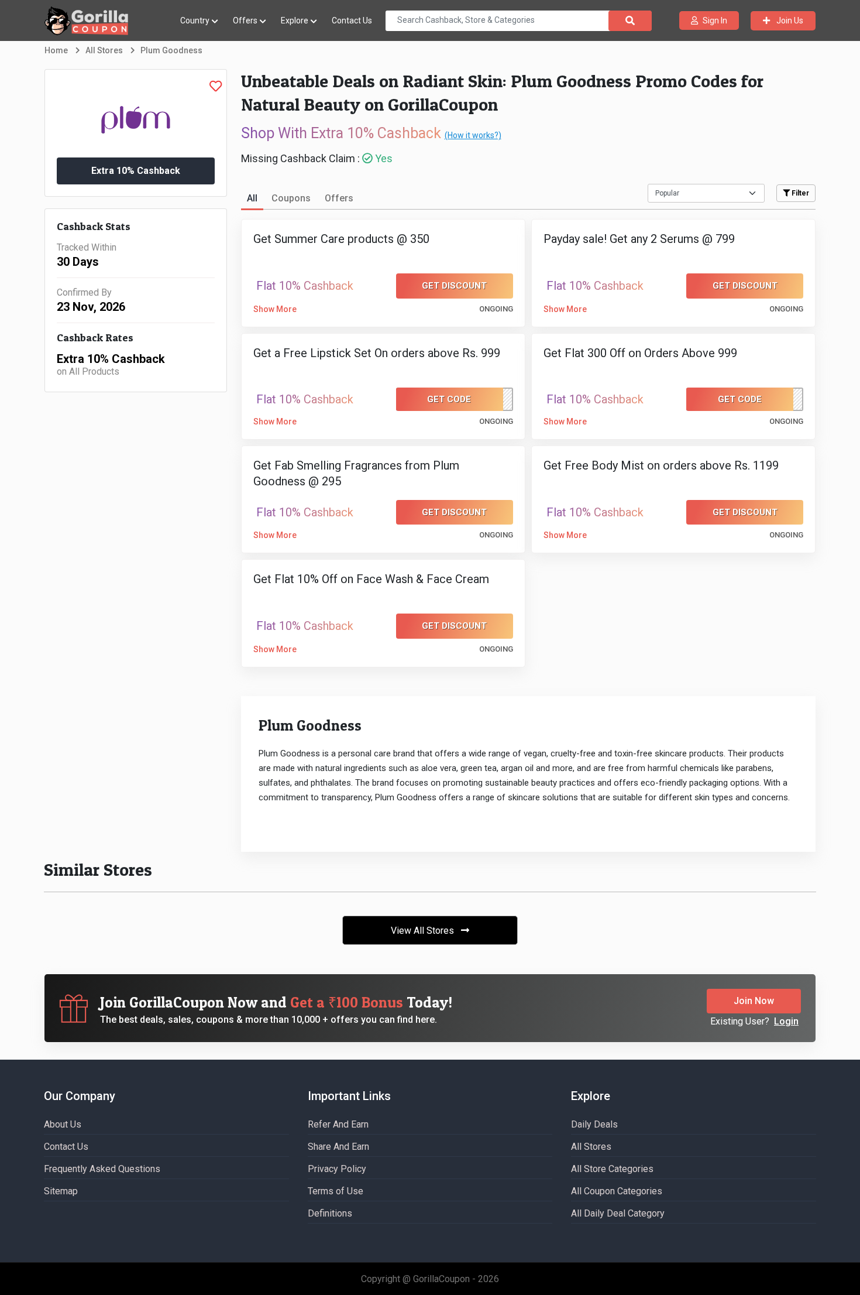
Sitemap (61, 1191)
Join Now (754, 1000)
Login (786, 1021)
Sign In (715, 20)
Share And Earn (338, 1146)
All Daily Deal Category (618, 1213)
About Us (62, 1124)
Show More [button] (275, 309)
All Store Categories (612, 1168)
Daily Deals (594, 1124)
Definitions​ (330, 1213)
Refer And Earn (338, 1124)
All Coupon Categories (616, 1191)
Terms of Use (335, 1191)
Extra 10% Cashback (135, 170)
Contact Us (352, 20)
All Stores (591, 1146)
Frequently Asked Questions (102, 1168)
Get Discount (454, 285)
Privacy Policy (337, 1168)
